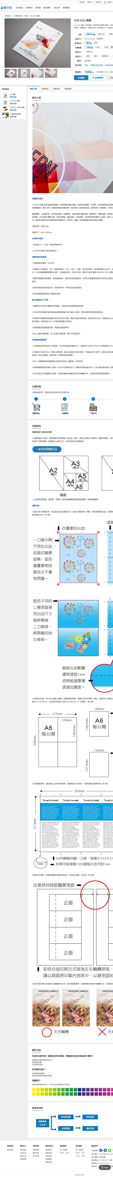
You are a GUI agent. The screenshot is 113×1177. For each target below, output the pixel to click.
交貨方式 (23, 1153)
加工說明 (36, 1156)
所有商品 (10, 1150)
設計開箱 (46, 7)
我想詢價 (82, 2)
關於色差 (36, 1153)
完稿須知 (36, 1150)
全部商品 (19, 7)
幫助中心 (90, 2)
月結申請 (49, 1156)
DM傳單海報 (17, 16)
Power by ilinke (79, 1175)
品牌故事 (49, 1150)
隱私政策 (49, 1153)
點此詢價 (102, 1157)
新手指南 (23, 1150)
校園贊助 (49, 1159)
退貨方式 (23, 1156)
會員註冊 (98, 2)
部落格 (38, 7)
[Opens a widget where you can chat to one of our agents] (105, 1167)
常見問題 (23, 1159)
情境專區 (66, 7)
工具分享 (56, 7)
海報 (25, 16)
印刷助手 (29, 7)
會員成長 (49, 1162)
